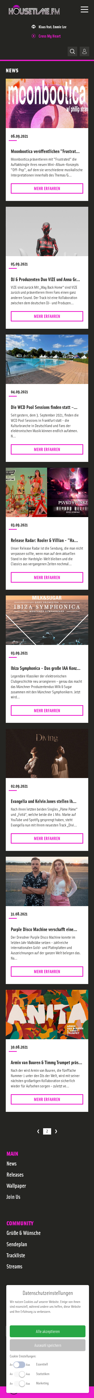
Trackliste (16, 1255)
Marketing (42, 1383)
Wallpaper (16, 1185)
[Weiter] (56, 1131)
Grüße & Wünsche (24, 1232)
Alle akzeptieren (48, 1331)
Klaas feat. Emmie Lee (52, 26)
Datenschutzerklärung (56, 1319)
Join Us (13, 1196)
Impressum (32, 1319)
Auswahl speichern (47, 1345)
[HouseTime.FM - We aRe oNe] (34, 17)
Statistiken (42, 1373)
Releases (15, 1174)
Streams (14, 1266)
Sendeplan (17, 1244)
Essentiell (42, 1364)
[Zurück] (38, 1131)
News (12, 1163)
